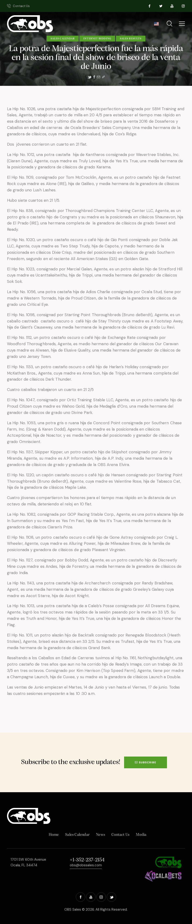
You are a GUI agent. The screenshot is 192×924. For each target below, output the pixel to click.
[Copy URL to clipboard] (103, 77)
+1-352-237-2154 (87, 860)
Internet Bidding (97, 38)
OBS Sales (72, 909)
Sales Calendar (63, 38)
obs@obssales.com (86, 865)
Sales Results (130, 38)
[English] (156, 25)
